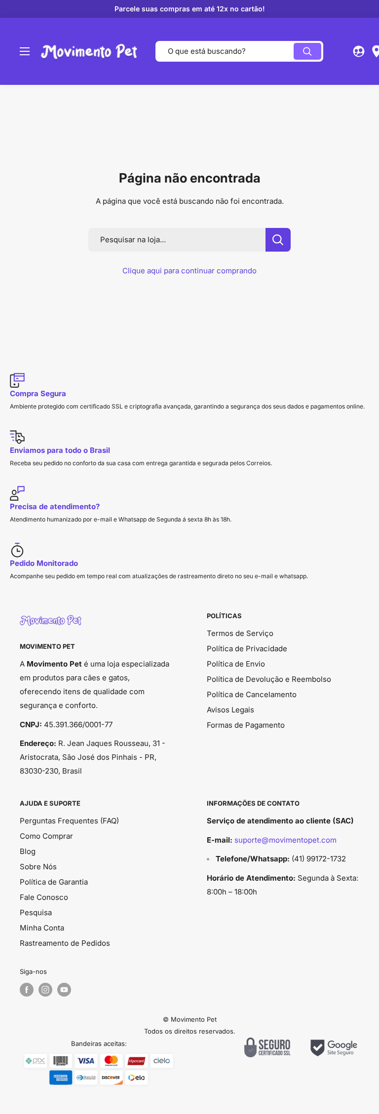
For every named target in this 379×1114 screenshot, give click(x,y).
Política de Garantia (54, 882)
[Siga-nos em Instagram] (45, 990)
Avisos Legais (230, 709)
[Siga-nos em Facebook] (27, 990)
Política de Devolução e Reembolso (269, 679)
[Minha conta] (359, 51)
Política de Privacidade (247, 648)
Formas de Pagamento (246, 725)
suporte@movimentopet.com (285, 840)
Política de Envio (236, 663)
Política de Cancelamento (252, 694)
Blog (28, 851)
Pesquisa (36, 912)
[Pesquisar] (307, 51)
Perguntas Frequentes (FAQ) (69, 820)
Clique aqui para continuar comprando (189, 270)
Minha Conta (42, 927)
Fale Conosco (44, 897)
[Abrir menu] (25, 51)
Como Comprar (46, 836)
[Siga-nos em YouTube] (64, 990)
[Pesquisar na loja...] (278, 240)
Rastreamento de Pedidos (65, 943)
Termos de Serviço (240, 633)
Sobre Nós (38, 866)
